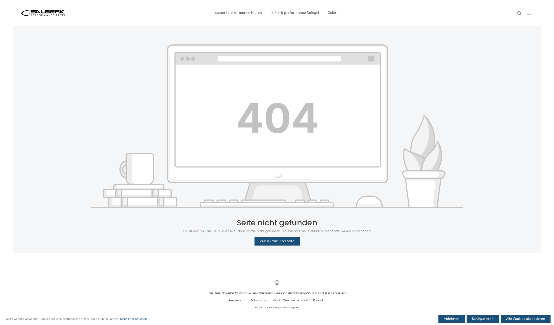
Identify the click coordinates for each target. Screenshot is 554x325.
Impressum (237, 300)
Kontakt (319, 300)
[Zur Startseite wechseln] (43, 13)
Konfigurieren (483, 318)
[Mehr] (529, 13)
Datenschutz (260, 300)
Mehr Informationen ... (135, 318)
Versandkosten (266, 293)
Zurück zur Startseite (277, 241)
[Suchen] (519, 13)
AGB (276, 300)
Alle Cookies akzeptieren (525, 318)
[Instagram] (277, 284)
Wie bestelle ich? (296, 300)
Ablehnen (451, 318)
